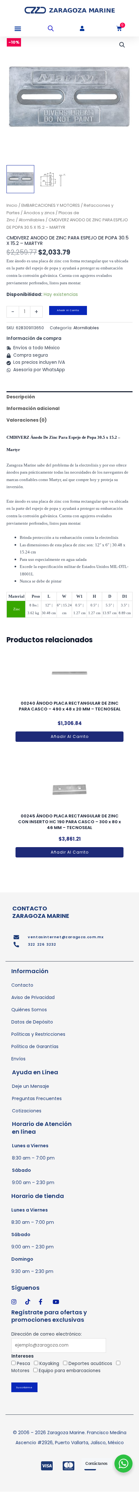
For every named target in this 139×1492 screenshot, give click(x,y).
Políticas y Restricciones (38, 1034)
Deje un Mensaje (30, 1086)
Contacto (22, 985)
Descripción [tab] (20, 397)
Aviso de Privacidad (33, 997)
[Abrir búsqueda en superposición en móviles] (51, 28)
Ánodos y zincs (39, 212)
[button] (17, 28)
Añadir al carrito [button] (70, 736)
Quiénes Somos (29, 1009)
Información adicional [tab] (32, 408)
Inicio (11, 205)
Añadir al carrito (68, 310)
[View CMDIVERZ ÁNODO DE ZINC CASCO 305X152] (20, 179)
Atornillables (32, 220)
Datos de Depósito (32, 1022)
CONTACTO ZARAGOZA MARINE (40, 912)
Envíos (18, 1059)
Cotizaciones (26, 1111)
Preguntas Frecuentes (37, 1098)
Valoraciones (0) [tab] (26, 420)
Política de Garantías (35, 1046)
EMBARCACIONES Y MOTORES (50, 205)
